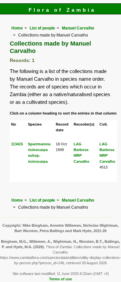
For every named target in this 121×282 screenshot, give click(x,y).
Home (17, 28)
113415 (17, 144)
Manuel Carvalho (78, 28)
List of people (42, 28)
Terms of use (60, 279)
